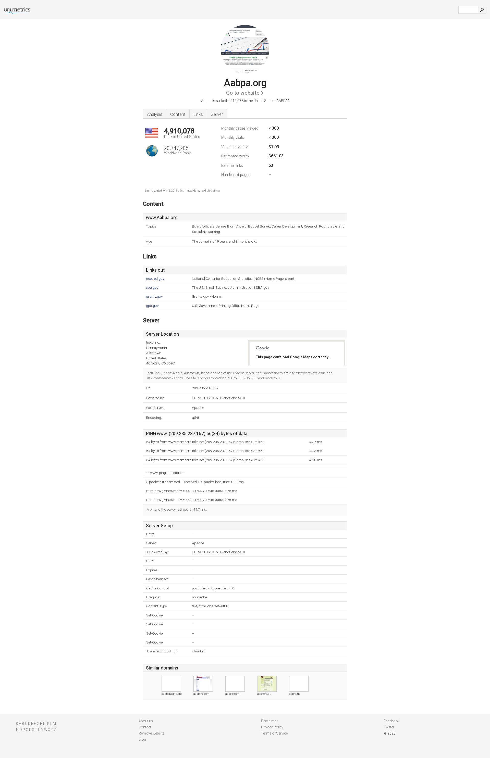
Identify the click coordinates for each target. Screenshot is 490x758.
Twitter (389, 727)
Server (217, 114)
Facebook (392, 721)
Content (178, 114)
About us (146, 721)
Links (198, 114)
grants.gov (154, 296)
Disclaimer (269, 721)
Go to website (243, 93)
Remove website (151, 733)
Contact (145, 727)
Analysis (154, 114)
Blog (142, 739)
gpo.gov (152, 306)
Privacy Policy (272, 727)
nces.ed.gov (155, 279)
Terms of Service (274, 733)
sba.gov (152, 287)
